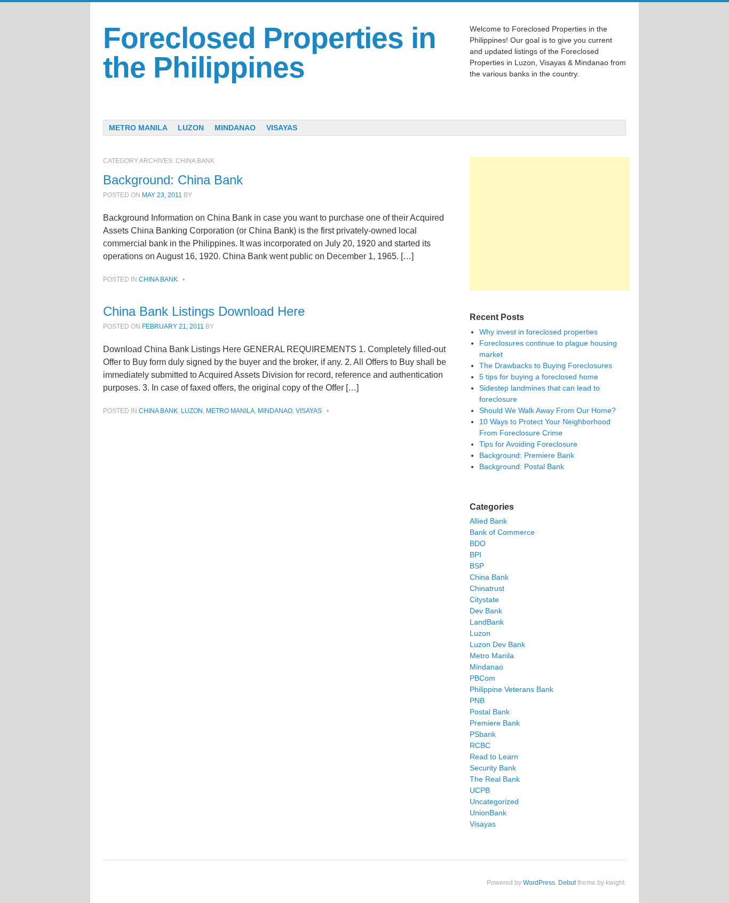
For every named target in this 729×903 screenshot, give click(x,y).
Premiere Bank (495, 723)
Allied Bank (488, 521)
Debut (567, 882)
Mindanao (235, 127)
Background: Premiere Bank (526, 455)
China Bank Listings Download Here (204, 311)
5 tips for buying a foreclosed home (538, 376)
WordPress (539, 882)
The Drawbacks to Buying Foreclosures (545, 365)
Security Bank (493, 768)
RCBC (480, 745)
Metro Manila (138, 127)
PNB (477, 700)
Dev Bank (486, 610)
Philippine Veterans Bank (511, 689)
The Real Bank (495, 779)
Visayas (281, 127)
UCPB (480, 790)
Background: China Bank (173, 180)
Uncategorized (494, 801)
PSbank (483, 734)
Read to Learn (494, 756)
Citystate (484, 599)
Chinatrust (487, 588)
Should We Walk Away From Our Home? (547, 410)
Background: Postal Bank (521, 466)
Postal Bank (490, 711)
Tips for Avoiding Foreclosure (528, 444)
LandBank (487, 622)
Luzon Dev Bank (497, 644)
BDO (478, 543)
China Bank (158, 279)
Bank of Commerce (502, 532)
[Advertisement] (550, 224)
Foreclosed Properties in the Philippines (269, 52)
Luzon (191, 127)
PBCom (482, 678)
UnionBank (488, 812)
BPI (475, 554)
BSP (477, 566)
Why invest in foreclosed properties (538, 332)
